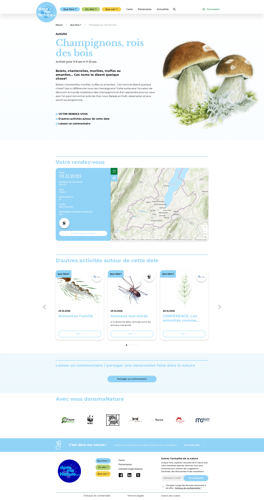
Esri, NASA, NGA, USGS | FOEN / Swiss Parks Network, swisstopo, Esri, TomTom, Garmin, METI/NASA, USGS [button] (152, 240)
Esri (205, 240)
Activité (61, 34)
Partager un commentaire (132, 379)
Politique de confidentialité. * (188, 488)
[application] (159, 204)
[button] (205, 227)
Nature (59, 25)
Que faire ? (75, 25)
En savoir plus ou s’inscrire (83, 233)
